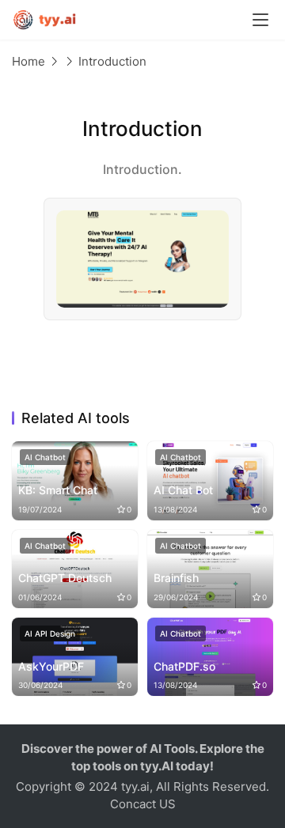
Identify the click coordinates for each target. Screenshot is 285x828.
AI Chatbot (45, 457)
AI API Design (50, 633)
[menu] (260, 20)
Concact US (143, 803)
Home (28, 61)
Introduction (112, 61)
